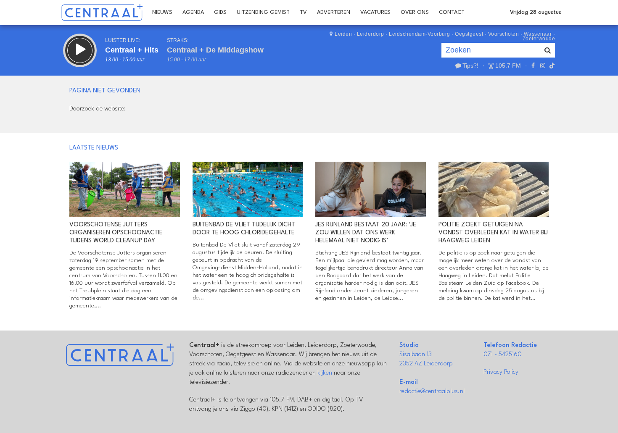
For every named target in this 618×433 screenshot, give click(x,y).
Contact (452, 12)
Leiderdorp (370, 34)
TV (303, 12)
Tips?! (470, 65)
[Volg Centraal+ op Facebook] (533, 65)
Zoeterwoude (539, 39)
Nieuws (162, 12)
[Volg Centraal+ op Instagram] (542, 65)
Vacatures (375, 12)
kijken (324, 373)
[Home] (102, 12)
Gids (220, 12)
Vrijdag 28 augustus (535, 12)
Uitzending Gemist (263, 12)
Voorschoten (503, 34)
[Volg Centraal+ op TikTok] (551, 65)
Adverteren (333, 12)
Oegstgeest (469, 34)
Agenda (193, 12)
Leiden (343, 34)
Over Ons (415, 12)
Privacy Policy (500, 372)
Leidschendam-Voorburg (419, 34)
